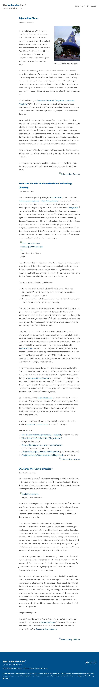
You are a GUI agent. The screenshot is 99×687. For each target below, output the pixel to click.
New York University (49, 201)
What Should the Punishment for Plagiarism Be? (41, 438)
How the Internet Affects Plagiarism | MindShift (41, 435)
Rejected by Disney (29, 18)
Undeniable (13, 4)
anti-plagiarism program (38, 378)
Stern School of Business (29, 201)
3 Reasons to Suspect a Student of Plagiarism (40, 451)
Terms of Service (17, 668)
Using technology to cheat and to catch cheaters (41, 445)
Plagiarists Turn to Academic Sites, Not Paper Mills (42, 455)
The (5, 4)
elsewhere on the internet (37, 424)
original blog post (45, 398)
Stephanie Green (26, 348)
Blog (9, 668)
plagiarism (73, 207)
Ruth (22, 4)
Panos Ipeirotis (56, 197)
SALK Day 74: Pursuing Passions (36, 468)
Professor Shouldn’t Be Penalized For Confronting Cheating (45, 185)
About (5, 668)
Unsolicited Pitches (41, 668)
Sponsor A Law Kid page (46, 629)
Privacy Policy (29, 668)
